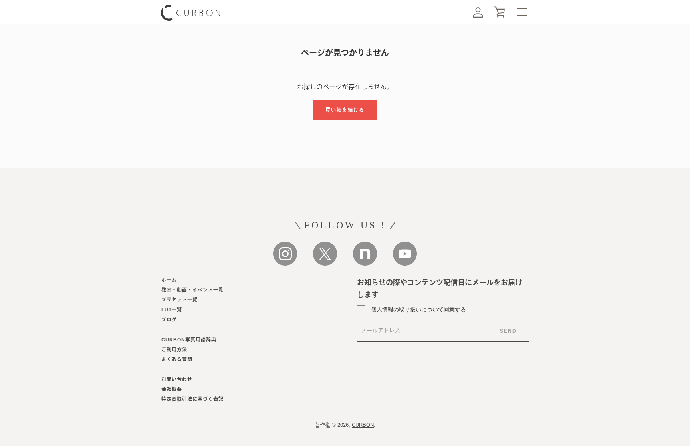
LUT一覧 (171, 310)
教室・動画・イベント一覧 (192, 290)
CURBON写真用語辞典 (188, 340)
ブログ (169, 320)
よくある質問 (176, 359)
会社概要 (171, 389)
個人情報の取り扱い (396, 309)
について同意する (418, 309)
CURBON (363, 425)
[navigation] (522, 12)
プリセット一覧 (179, 300)
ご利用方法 (174, 350)
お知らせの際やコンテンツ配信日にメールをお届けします (439, 289)
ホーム (169, 280)
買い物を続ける (345, 110)
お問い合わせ (176, 379)
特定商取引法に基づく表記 (192, 399)
